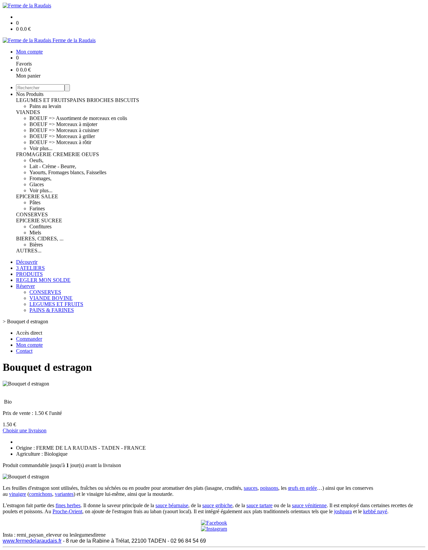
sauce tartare (259, 505)
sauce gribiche (217, 505)
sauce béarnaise (171, 505)
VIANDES (28, 112)
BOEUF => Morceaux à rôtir (60, 142)
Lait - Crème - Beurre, (52, 166)
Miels (35, 232)
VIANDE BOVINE (51, 298)
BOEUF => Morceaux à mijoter (63, 124)
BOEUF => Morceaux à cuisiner (64, 130)
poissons (269, 488)
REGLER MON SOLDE (43, 280)
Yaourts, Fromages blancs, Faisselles (67, 172)
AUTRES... (28, 250)
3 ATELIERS (30, 268)
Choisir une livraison (24, 430)
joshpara (343, 511)
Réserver (25, 286)
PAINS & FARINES (51, 310)
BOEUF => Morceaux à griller (62, 136)
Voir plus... (40, 148)
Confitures (40, 226)
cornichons (40, 494)
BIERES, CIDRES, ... (40, 238)
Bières (36, 244)
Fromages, (40, 178)
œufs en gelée (302, 488)
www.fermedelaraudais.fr (32, 541)
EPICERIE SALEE (37, 196)
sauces (250, 488)
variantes (64, 494)
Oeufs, (36, 160)
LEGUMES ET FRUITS (43, 100)
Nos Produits (29, 94)
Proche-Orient (67, 511)
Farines (37, 208)
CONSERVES (32, 214)
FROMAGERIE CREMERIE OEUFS (57, 154)
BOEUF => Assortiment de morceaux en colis (78, 118)
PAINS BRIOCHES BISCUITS (104, 100)
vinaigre (17, 494)
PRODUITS (29, 274)
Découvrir (26, 262)
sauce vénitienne (309, 505)
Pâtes (34, 202)
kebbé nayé (375, 511)
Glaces (36, 184)
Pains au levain (45, 106)
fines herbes (68, 505)
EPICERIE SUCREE (39, 220)
